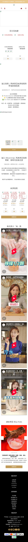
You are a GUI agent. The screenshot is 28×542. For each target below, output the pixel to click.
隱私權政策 (14, 503)
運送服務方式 (14, 497)
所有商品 (14, 481)
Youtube (14, 487)
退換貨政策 (14, 501)
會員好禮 (14, 506)
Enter (14, 149)
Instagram (14, 485)
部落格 (14, 508)
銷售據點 (14, 505)
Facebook (14, 483)
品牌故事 (14, 480)
